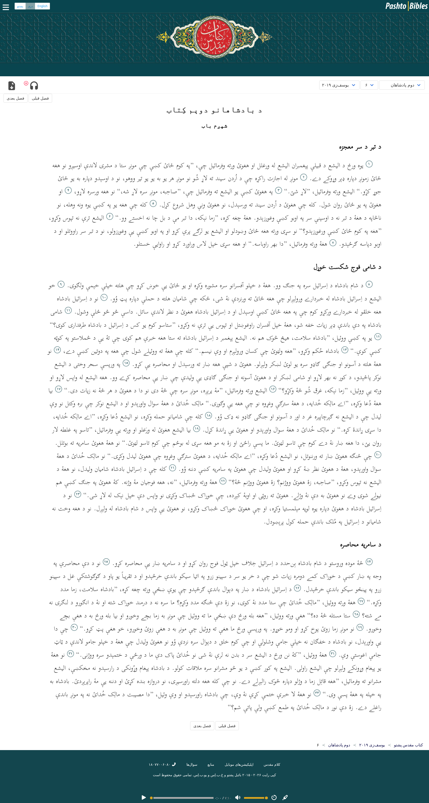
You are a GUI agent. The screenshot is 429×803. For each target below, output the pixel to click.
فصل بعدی (15, 98)
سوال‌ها (191, 764)
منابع (211, 764)
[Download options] (11, 86)
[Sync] (285, 798)
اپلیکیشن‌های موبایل (239, 764)
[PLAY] (144, 798)
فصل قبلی (40, 98)
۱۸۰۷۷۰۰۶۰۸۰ (160, 764)
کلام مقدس (272, 764)
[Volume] (238, 798)
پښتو (20, 6)
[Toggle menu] (6, 7)
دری (30, 6)
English (42, 6)
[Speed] (274, 798)
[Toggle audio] (33, 86)
